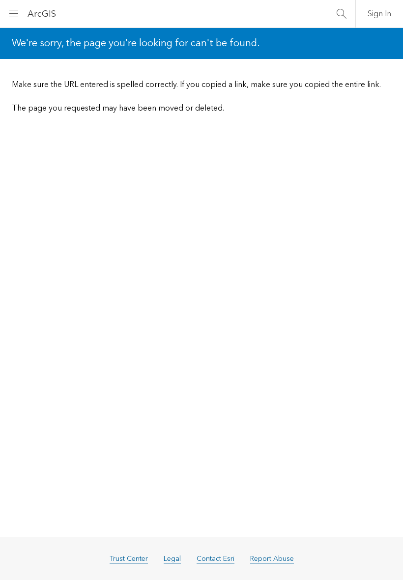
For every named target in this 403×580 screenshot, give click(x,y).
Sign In (379, 14)
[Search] (341, 14)
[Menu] (14, 14)
